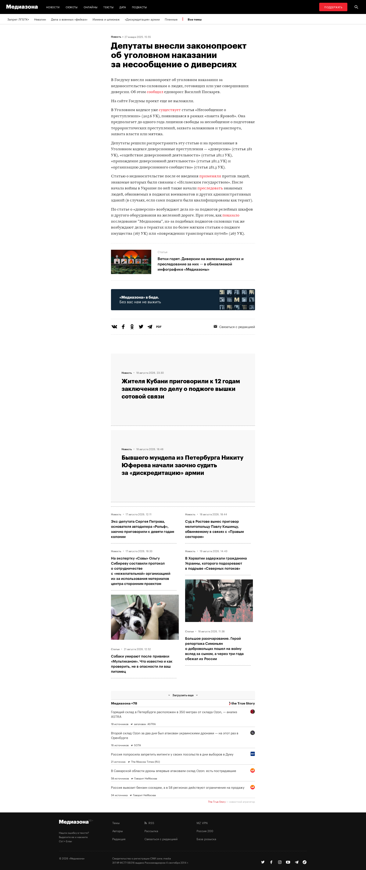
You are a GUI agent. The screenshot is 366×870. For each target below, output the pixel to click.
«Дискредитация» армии (142, 19)
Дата (122, 7)
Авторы (117, 830)
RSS (150, 822)
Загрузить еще (183, 695)
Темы (116, 822)
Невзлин (40, 19)
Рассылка (151, 830)
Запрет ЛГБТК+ (18, 19)
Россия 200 (205, 830)
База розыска (206, 838)
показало (230, 215)
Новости (53, 7)
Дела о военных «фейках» (69, 19)
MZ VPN (202, 822)
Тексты (108, 7)
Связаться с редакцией (237, 326)
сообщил (155, 92)
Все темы (195, 19)
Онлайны (91, 7)
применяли (210, 176)
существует (170, 110)
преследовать (210, 188)
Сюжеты (72, 7)
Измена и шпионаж (106, 19)
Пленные (171, 19)
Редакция (118, 838)
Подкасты (139, 7)
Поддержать (333, 7)
